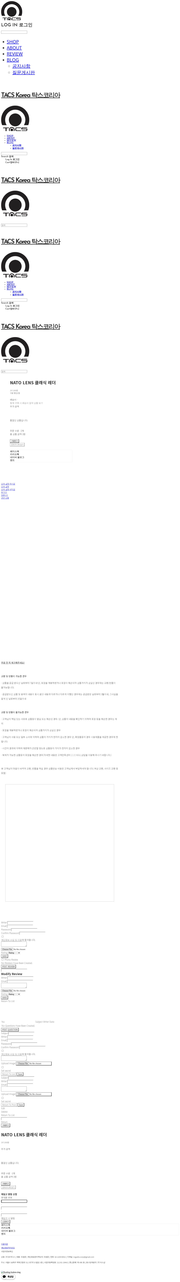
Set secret (6, 1070)
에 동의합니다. (18, 940)
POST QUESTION (10, 1029)
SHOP (13, 42)
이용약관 (4, 1244)
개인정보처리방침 (8, 1247)
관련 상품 (5, 497)
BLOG (13, 60)
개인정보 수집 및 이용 (11, 940)
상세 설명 (5, 486)
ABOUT (14, 48)
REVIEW (15, 54)
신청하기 (5, 1221)
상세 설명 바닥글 (8, 489)
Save (20, 1074)
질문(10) (4, 495)
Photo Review (11, 959)
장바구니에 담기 (8, 1187)
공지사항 (21, 66)
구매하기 (5, 1125)
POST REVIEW (8, 966)
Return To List (8, 1074)
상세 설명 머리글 (8, 483)
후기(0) (4, 492)
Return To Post (9, 1104)
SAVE (4, 956)
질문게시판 (23, 72)
